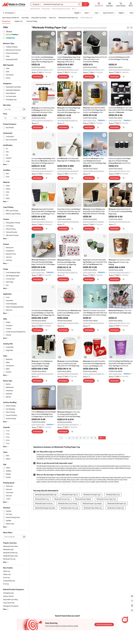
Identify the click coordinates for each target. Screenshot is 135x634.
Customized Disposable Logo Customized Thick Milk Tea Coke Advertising (95, 262)
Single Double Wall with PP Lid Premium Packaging (120, 211)
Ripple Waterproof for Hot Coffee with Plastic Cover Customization (95, 59)
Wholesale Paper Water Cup (93, 508)
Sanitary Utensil (8, 596)
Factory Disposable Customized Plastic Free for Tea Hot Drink (44, 414)
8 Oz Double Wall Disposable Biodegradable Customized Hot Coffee (43, 262)
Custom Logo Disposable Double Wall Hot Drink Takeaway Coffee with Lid (94, 211)
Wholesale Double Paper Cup (116, 503)
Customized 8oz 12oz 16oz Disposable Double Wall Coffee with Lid (121, 110)
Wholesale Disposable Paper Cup (45, 495)
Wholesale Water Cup (42, 499)
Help (96, 13)
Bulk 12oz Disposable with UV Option (68, 159)
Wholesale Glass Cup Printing (67, 503)
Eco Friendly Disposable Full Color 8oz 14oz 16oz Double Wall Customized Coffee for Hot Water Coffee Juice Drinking (43, 110)
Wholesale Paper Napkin (83, 499)
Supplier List (18, 21)
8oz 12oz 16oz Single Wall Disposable (120, 311)
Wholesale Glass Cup (113, 495)
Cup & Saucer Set (8, 603)
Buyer (86, 13)
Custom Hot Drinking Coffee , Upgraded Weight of (42, 363)
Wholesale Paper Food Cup (44, 503)
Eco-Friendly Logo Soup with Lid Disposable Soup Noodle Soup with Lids (43, 59)
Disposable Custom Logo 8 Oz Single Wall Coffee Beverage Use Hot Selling (68, 211)
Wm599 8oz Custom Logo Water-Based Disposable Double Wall (94, 160)
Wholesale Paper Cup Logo (69, 508)
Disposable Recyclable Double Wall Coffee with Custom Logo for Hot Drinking (94, 110)
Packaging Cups (8, 593)
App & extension (108, 13)
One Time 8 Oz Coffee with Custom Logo (119, 262)
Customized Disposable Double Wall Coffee (119, 58)
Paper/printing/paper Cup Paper (61, 8)
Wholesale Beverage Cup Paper (45, 508)
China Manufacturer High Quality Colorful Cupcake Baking (69, 312)
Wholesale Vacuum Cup (62, 499)
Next (101, 438)
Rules (131, 13)
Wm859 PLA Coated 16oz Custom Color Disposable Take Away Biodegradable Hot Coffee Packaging (95, 312)
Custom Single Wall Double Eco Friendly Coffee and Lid (68, 59)
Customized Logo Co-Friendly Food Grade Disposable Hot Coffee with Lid (68, 363)
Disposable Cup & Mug (10, 599)
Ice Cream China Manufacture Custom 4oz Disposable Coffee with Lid (44, 160)
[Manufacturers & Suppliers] (13, 4)
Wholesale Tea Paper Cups (92, 495)
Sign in (131, 6)
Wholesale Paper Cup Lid (70, 495)
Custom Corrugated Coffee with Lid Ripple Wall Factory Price (120, 160)
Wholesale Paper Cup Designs (92, 503)
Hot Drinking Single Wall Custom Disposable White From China (68, 110)
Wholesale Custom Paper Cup (106, 499)
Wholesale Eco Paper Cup (115, 508)
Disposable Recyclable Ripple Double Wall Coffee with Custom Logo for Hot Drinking (43, 211)
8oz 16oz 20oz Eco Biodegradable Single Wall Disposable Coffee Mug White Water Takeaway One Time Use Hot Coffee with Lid (69, 414)
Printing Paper (46, 8)
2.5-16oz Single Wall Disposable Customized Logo (68, 262)
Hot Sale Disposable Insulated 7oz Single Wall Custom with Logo (43, 312)
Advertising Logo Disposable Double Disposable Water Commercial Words (121, 363)
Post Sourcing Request (104, 624)
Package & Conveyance (10, 606)
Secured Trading (32, 21)
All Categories (9, 13)
